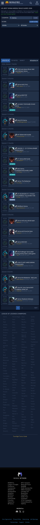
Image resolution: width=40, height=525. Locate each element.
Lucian (14, 398)
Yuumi (32, 406)
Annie (4, 338)
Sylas (23, 430)
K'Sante (14, 345)
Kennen (14, 369)
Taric (32, 329)
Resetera (10, 497)
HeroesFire (11, 502)
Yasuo (32, 396)
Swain (23, 427)
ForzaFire (10, 500)
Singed (23, 409)
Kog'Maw (15, 379)
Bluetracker (24, 493)
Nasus (23, 319)
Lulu (13, 400)
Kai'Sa (14, 348)
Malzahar (15, 408)
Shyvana (24, 406)
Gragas (5, 423)
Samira (24, 388)
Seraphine (24, 396)
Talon (32, 326)
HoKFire (23, 504)
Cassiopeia (6, 376)
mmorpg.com (25, 491)
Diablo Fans (24, 497)
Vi (31, 370)
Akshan (5, 324)
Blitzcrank (6, 360)
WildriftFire (11, 490)
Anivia (5, 335)
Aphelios (5, 340)
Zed (32, 414)
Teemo (33, 331)
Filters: (4, 22)
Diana (4, 386)
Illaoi (13, 322)
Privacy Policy (17, 519)
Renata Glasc (24, 371)
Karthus (14, 356)
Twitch (32, 349)
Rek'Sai (24, 365)
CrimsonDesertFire (26, 502)
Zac (32, 412)
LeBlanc (14, 382)
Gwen (4, 428)
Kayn (13, 366)
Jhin (13, 340)
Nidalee (24, 327)
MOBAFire (11, 483)
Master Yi (15, 414)
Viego (32, 372)
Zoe (32, 425)
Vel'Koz (33, 364)
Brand (5, 363)
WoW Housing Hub (26, 488)
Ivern (13, 327)
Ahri (4, 319)
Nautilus (24, 322)
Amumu (5, 332)
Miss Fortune (14, 422)
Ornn (23, 344)
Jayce (13, 338)
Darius (5, 384)
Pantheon (24, 347)
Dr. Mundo (6, 389)
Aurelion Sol (5, 346)
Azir (4, 352)
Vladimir (33, 377)
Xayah (32, 388)
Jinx (13, 343)
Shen (23, 404)
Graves (5, 426)
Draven (5, 392)
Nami (23, 317)
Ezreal (5, 402)
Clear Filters (34, 21)
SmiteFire (11, 493)
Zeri (32, 417)
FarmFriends (11, 498)
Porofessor (11, 486)
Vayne (32, 359)
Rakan (23, 360)
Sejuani (24, 391)
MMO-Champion (26, 490)
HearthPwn (24, 495)
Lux (13, 403)
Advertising (25, 519)
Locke (14, 395)
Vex (32, 367)
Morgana (15, 428)
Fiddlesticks (6, 405)
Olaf (23, 339)
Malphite (14, 406)
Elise (4, 397)
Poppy (23, 350)
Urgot (32, 354)
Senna (23, 393)
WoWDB (23, 486)
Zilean (32, 422)
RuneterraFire (12, 491)
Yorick (32, 401)
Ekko (4, 394)
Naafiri (14, 431)
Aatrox (5, 317)
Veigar (32, 362)
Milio (13, 419)
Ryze (23, 385)
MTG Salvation (25, 483)
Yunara (33, 404)
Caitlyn (5, 371)
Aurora (5, 350)
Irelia (13, 324)
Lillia (13, 390)
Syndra (33, 317)
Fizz (4, 410)
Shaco (23, 401)
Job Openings (34, 519)
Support (21, 522)
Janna (13, 330)
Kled (13, 377)
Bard (4, 355)
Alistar (5, 327)
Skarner (24, 417)
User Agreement (7, 519)
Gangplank (6, 415)
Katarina (14, 361)
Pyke (23, 352)
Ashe (4, 343)
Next (35, 308)
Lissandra (15, 393)
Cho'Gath (5, 378)
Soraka (24, 425)
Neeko (23, 324)
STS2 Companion (26, 500)
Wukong (33, 385)
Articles (27, 522)
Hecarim (5, 431)
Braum (5, 365)
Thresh (33, 334)
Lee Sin (14, 385)
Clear (35, 18)
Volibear (33, 380)
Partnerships (14, 522)
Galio (4, 413)
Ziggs (32, 419)
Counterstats (11, 488)
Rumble (24, 383)
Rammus (24, 363)
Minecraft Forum (26, 484)
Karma (14, 353)
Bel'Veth (5, 358)
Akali (4, 322)
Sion (23, 412)
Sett (23, 398)
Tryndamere (34, 342)
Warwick (33, 383)
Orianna (24, 342)
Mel (13, 416)
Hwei (13, 319)
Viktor (32, 375)
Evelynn (5, 399)
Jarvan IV (14, 332)
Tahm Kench (32, 320)
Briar (4, 368)
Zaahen (33, 409)
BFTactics (11, 504)
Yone (32, 398)
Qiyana (24, 355)
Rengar (24, 377)
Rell (23, 368)
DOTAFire (11, 495)
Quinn (23, 358)
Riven (23, 380)
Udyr (32, 351)
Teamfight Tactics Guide (20, 436)
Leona (14, 387)
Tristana (33, 337)
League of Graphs (13, 484)
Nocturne (24, 332)
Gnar (4, 420)
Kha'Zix (14, 372)
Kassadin (14, 359)
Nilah (23, 330)
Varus (32, 357)
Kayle (13, 364)
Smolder (24, 419)
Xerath (33, 391)
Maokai (14, 411)
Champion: (5, 18)
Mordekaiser (16, 426)
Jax (13, 335)
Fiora (4, 407)
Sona (23, 422)
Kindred (14, 374)
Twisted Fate (33, 345)
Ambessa (5, 330)
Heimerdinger (16, 317)
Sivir (23, 414)
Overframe (24, 498)
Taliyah (33, 323)
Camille (5, 373)
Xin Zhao (33, 393)
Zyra (32, 427)
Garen (5, 418)
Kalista (14, 351)
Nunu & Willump (24, 336)
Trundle (33, 339)
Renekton (24, 375)
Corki (4, 381)
